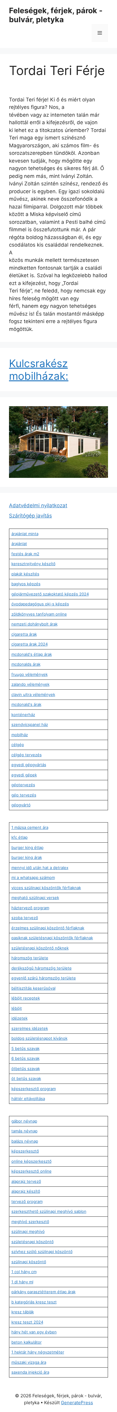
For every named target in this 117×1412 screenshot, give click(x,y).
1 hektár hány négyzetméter (37, 1352)
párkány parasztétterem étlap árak (43, 1291)
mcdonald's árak (26, 704)
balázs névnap (24, 1141)
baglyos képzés (25, 583)
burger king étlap (27, 847)
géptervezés (23, 784)
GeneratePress (77, 1402)
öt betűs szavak (26, 1078)
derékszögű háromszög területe (41, 968)
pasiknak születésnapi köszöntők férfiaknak (52, 937)
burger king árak (26, 857)
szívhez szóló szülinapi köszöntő (42, 1251)
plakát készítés (25, 573)
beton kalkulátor (26, 1342)
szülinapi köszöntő (28, 1261)
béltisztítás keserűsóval (33, 988)
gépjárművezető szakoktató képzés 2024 (50, 594)
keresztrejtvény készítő (33, 563)
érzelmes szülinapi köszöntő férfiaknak (47, 927)
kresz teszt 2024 (27, 1322)
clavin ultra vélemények (33, 694)
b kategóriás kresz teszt (34, 1302)
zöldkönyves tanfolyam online (39, 614)
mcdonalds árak (25, 664)
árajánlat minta (24, 533)
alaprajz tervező (26, 1181)
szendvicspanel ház (29, 724)
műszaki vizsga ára (28, 1362)
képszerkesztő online (31, 1171)
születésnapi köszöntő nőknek (40, 948)
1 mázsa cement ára (29, 827)
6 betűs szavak (25, 1058)
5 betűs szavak (25, 1048)
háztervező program (30, 907)
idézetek (19, 1018)
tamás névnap (24, 1131)
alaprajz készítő (25, 1191)
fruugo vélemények (29, 674)
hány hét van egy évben (34, 1332)
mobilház (19, 734)
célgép (17, 744)
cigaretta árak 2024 (29, 644)
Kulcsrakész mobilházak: (38, 369)
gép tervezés (23, 795)
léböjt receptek (25, 998)
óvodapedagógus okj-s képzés (40, 603)
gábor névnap (24, 1121)
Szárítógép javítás (30, 516)
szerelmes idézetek (29, 1028)
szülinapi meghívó (28, 1231)
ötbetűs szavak (25, 1068)
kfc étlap (19, 837)
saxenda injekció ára (30, 1372)
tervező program (27, 1201)
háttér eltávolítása (28, 1098)
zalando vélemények (30, 684)
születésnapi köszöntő (32, 1241)
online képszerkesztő (31, 1161)
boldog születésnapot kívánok (39, 1038)
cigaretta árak (24, 634)
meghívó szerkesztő (30, 1221)
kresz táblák (22, 1311)
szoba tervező (24, 917)
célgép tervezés (26, 754)
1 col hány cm (24, 1271)
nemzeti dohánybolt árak (34, 624)
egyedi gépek (24, 774)
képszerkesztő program (33, 1088)
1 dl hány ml (22, 1281)
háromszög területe (29, 957)
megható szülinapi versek (35, 897)
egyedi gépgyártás (28, 764)
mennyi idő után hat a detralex (39, 867)
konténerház (23, 714)
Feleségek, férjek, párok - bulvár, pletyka (56, 15)
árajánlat (19, 543)
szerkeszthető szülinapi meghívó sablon (48, 1211)
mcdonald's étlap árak (31, 654)
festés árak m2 (25, 553)
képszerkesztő (25, 1151)
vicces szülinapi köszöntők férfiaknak (46, 887)
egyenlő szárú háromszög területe (43, 978)
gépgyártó (21, 804)
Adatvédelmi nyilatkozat (38, 505)
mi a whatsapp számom (33, 877)
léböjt (16, 1008)
